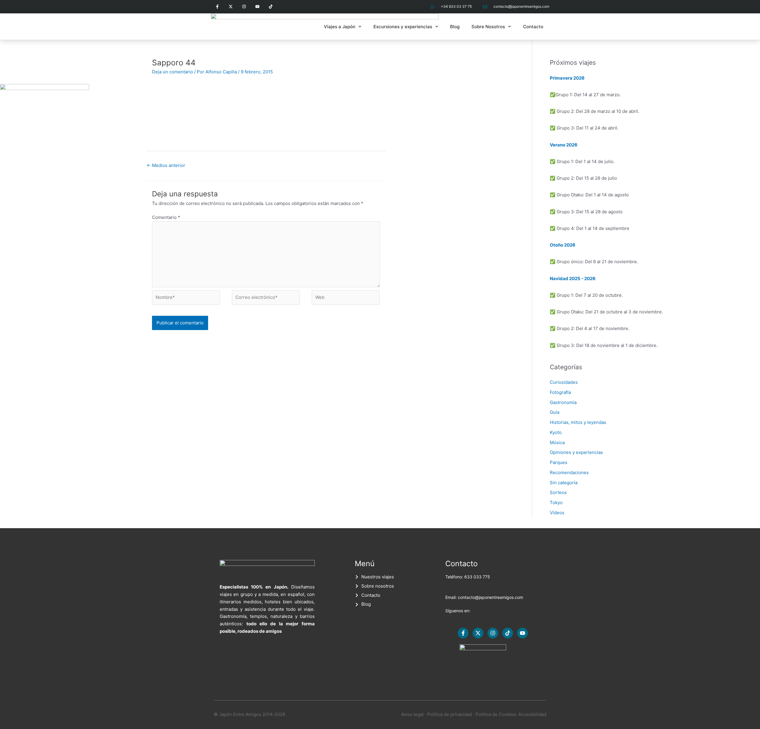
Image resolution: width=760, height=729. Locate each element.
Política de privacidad (449, 714)
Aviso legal (412, 714)
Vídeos (557, 512)
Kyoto (556, 432)
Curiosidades (564, 382)
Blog (455, 26)
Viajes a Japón (339, 26)
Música (557, 442)
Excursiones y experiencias (402, 26)
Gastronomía (563, 402)
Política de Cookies (496, 714)
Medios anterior (166, 165)
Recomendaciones (569, 472)
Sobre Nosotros (488, 26)
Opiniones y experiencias (576, 452)
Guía (554, 412)
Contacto (533, 26)
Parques (558, 462)
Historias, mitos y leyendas (578, 422)
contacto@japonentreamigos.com (490, 597)
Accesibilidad (532, 714)
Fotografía (560, 392)
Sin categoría (563, 482)
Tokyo (556, 502)
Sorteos (558, 492)
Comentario (166, 217)
